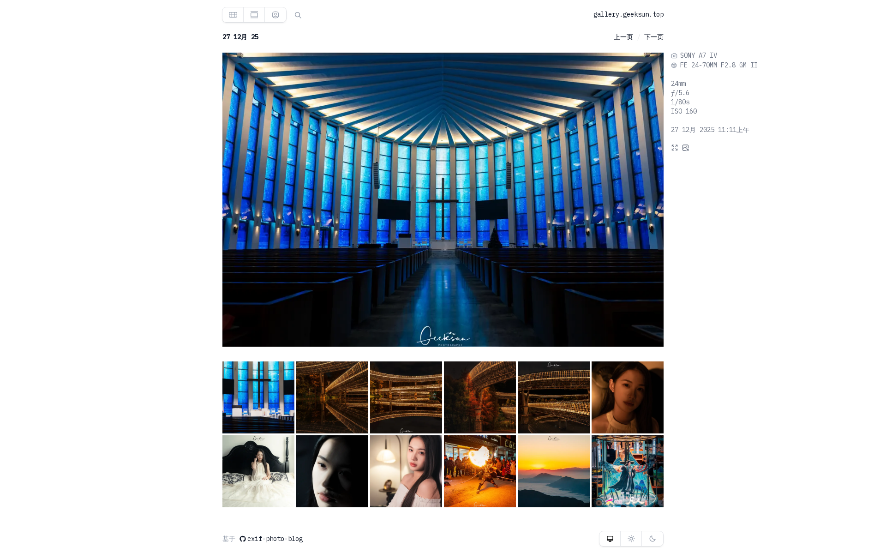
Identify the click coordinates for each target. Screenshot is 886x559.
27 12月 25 (240, 37)
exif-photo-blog (275, 539)
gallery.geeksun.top (628, 14)
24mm (678, 83)
